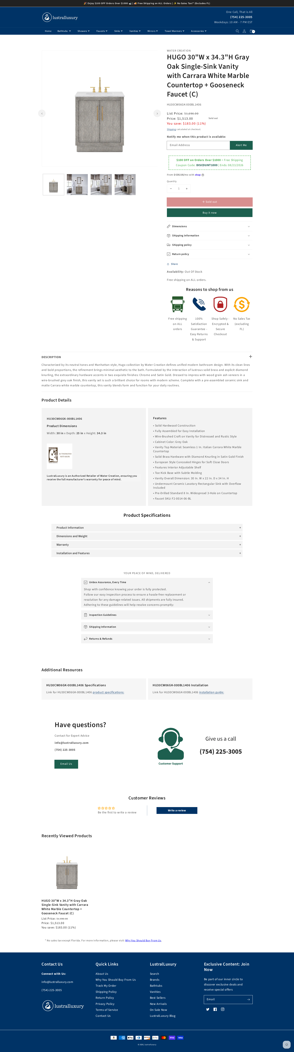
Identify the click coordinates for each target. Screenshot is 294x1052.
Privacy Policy (105, 1004)
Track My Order (106, 986)
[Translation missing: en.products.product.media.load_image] (53, 184)
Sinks (117, 31)
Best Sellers (158, 998)
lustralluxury (150, 1044)
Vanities (133, 31)
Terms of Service (107, 1010)
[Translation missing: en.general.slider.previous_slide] (42, 113)
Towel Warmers (173, 31)
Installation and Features (73, 553)
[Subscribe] (248, 999)
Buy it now (210, 213)
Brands (154, 980)
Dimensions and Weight (71, 536)
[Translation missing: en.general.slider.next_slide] (157, 113)
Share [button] (174, 264)
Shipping (171, 129)
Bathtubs (63, 31)
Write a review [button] (177, 810)
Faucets (100, 31)
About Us (102, 974)
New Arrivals (158, 1004)
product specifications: (108, 692)
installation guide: (211, 692)
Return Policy (105, 998)
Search (154, 974)
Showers (82, 31)
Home (48, 31)
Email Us (66, 764)
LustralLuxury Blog (163, 1016)
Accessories (197, 31)
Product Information (70, 528)
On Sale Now (158, 1010)
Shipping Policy (106, 992)
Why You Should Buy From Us (143, 940)
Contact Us (103, 1016)
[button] (237, 31)
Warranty (62, 545)
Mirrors (152, 31)
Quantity (172, 181)
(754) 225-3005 (241, 17)
